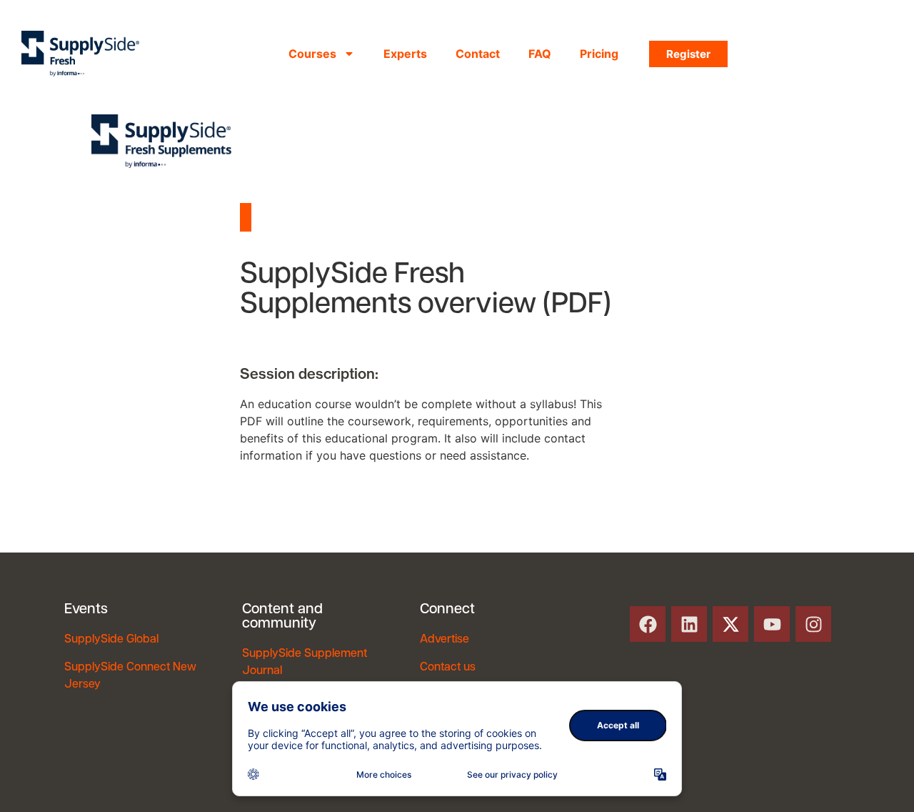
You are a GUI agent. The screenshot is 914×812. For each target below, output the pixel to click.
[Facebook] (648, 624)
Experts (405, 53)
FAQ (539, 53)
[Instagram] (813, 624)
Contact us (448, 667)
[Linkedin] (689, 624)
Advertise (444, 639)
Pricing (599, 53)
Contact (478, 53)
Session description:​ (309, 374)
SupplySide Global (111, 639)
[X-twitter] (730, 624)
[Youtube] (772, 624)
